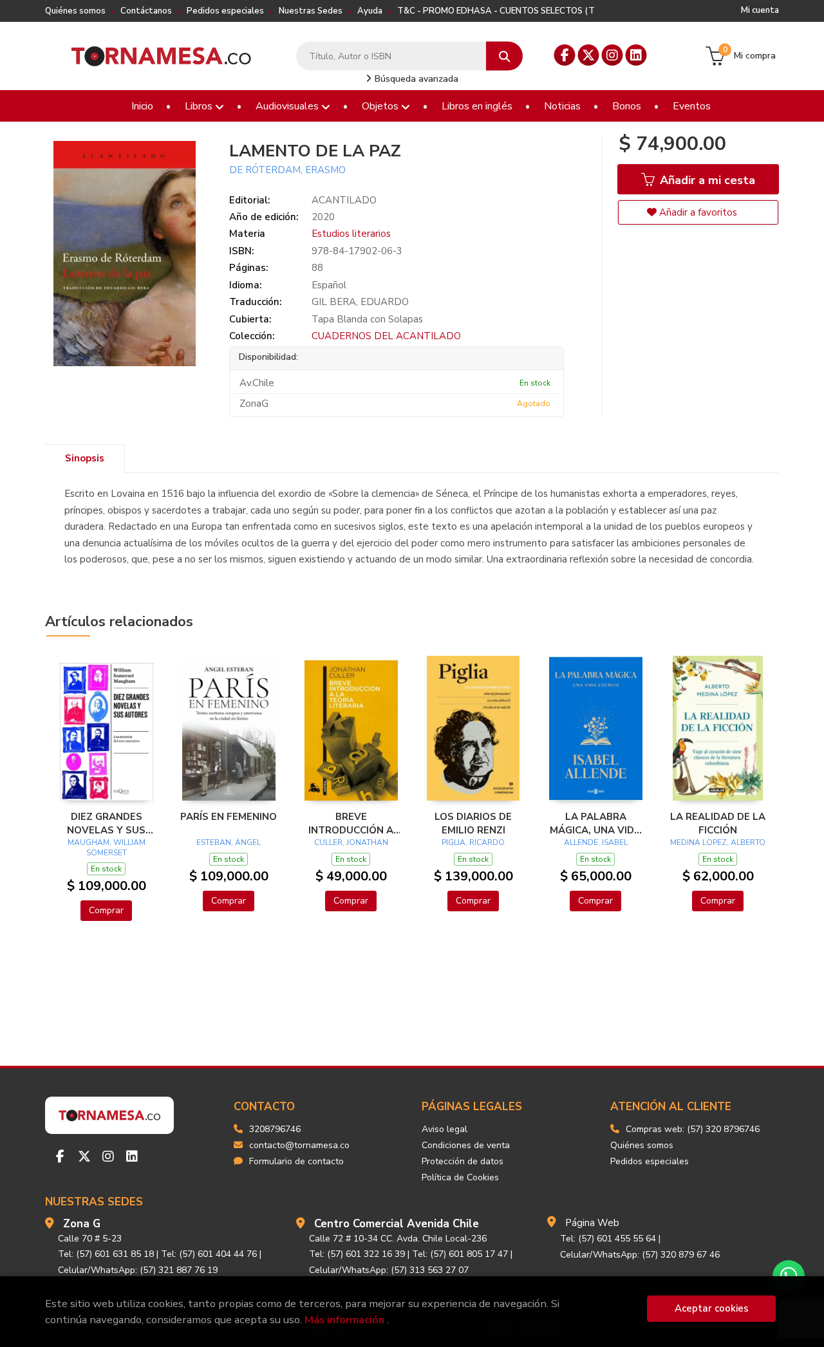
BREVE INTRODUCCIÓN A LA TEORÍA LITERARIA (350, 823)
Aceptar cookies (712, 1308)
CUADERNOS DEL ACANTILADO (386, 336)
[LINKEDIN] (636, 55)
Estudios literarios (351, 233)
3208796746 (275, 1129)
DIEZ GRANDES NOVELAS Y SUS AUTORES (106, 823)
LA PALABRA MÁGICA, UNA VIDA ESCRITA (595, 823)
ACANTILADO (344, 200)
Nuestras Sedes (310, 11)
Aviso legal (444, 1129)
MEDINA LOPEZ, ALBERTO (717, 842)
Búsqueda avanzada (415, 79)
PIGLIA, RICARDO (473, 842)
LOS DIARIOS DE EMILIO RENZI (473, 823)
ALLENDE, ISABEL (596, 842)
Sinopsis (84, 458)
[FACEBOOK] (565, 55)
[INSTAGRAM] (612, 55)
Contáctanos (146, 11)
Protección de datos (462, 1161)
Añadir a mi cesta (706, 180)
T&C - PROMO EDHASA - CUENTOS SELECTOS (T (496, 11)
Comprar (106, 910)
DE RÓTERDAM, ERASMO (287, 169)
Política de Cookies (460, 1177)
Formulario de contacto (296, 1161)
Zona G (81, 1223)
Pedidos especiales (225, 11)
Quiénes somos (75, 11)
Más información (344, 1319)
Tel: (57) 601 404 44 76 (209, 1254)
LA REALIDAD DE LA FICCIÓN (717, 823)
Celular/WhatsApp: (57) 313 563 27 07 (389, 1270)
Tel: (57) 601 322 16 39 (357, 1254)
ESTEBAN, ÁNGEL (228, 842)
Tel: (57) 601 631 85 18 (106, 1254)
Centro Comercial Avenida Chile (396, 1223)
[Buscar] (504, 56)
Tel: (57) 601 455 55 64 (608, 1238)
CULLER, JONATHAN (351, 842)
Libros (200, 106)
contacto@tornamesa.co (299, 1145)
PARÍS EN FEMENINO (228, 816)
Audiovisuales (288, 106)
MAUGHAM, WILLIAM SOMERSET (106, 847)
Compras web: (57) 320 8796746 (693, 1129)
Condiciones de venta (466, 1145)
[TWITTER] (588, 55)
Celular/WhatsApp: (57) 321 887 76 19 (138, 1270)
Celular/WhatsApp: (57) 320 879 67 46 (640, 1255)
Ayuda (369, 11)
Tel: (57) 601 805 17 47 (460, 1254)
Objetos (381, 106)
